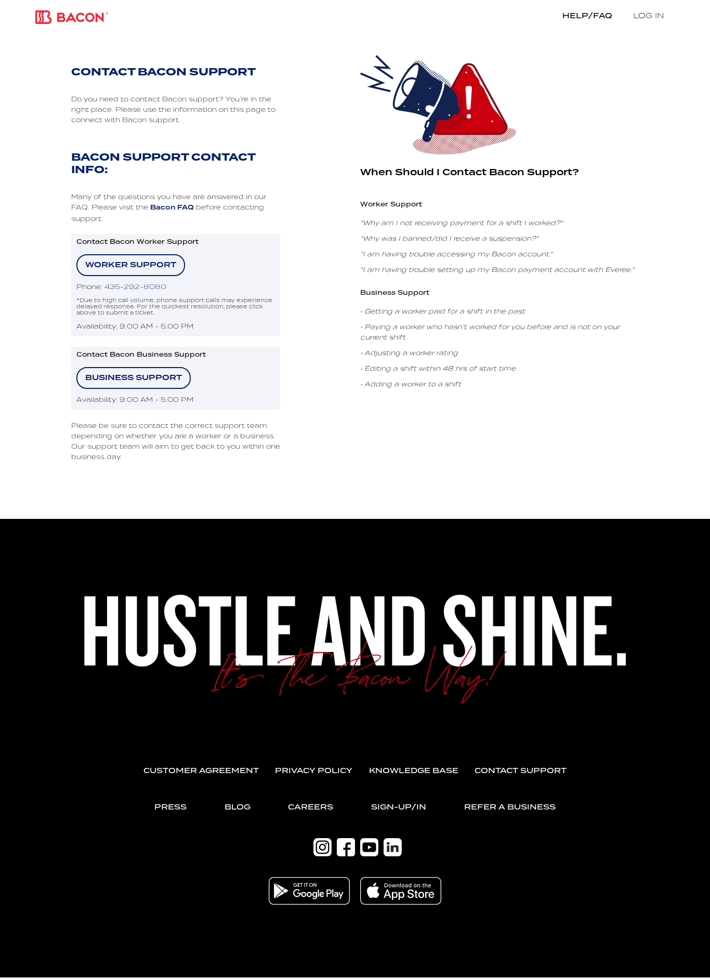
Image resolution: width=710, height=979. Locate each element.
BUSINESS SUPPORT (133, 378)
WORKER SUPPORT (130, 265)
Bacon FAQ (172, 208)
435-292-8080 (135, 286)
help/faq (587, 15)
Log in (648, 15)
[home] (71, 17)
